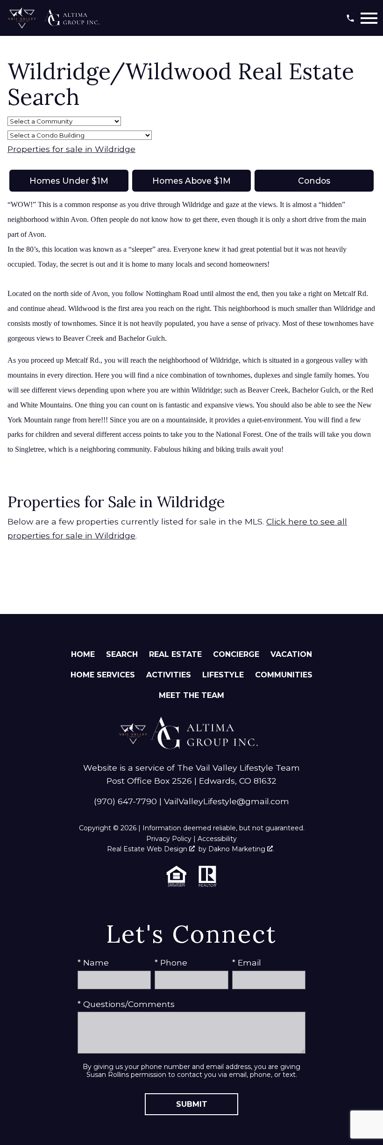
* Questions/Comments (126, 1004)
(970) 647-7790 (125, 801)
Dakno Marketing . (241, 849)
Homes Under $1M (68, 181)
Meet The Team (191, 695)
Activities (168, 674)
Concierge (236, 654)
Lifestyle (223, 674)
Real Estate (175, 654)
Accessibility (217, 839)
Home (83, 654)
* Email (246, 962)
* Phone (171, 962)
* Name (93, 962)
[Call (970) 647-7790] (350, 18)
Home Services (103, 674)
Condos (314, 181)
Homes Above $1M (191, 181)
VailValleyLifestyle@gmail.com (226, 801)
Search (122, 654)
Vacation (291, 654)
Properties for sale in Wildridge (71, 149)
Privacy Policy (169, 839)
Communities (283, 674)
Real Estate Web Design (148, 849)
